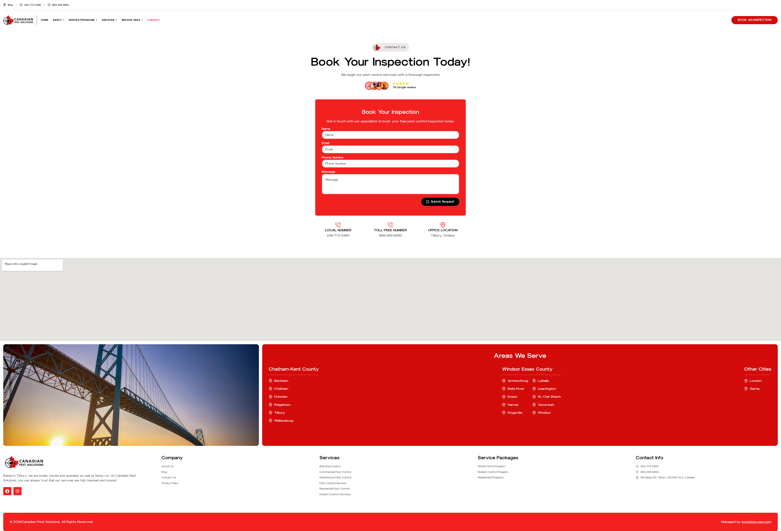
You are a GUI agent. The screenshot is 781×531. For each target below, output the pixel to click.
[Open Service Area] (142, 20)
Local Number (338, 230)
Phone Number (333, 157)
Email (325, 143)
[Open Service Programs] (96, 20)
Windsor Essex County (527, 369)
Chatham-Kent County (294, 369)
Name (326, 128)
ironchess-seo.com (756, 522)
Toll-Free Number (390, 230)
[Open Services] (116, 20)
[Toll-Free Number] (390, 225)
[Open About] (63, 20)
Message (328, 171)
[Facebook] (7, 491)
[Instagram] (17, 491)
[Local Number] (338, 225)
